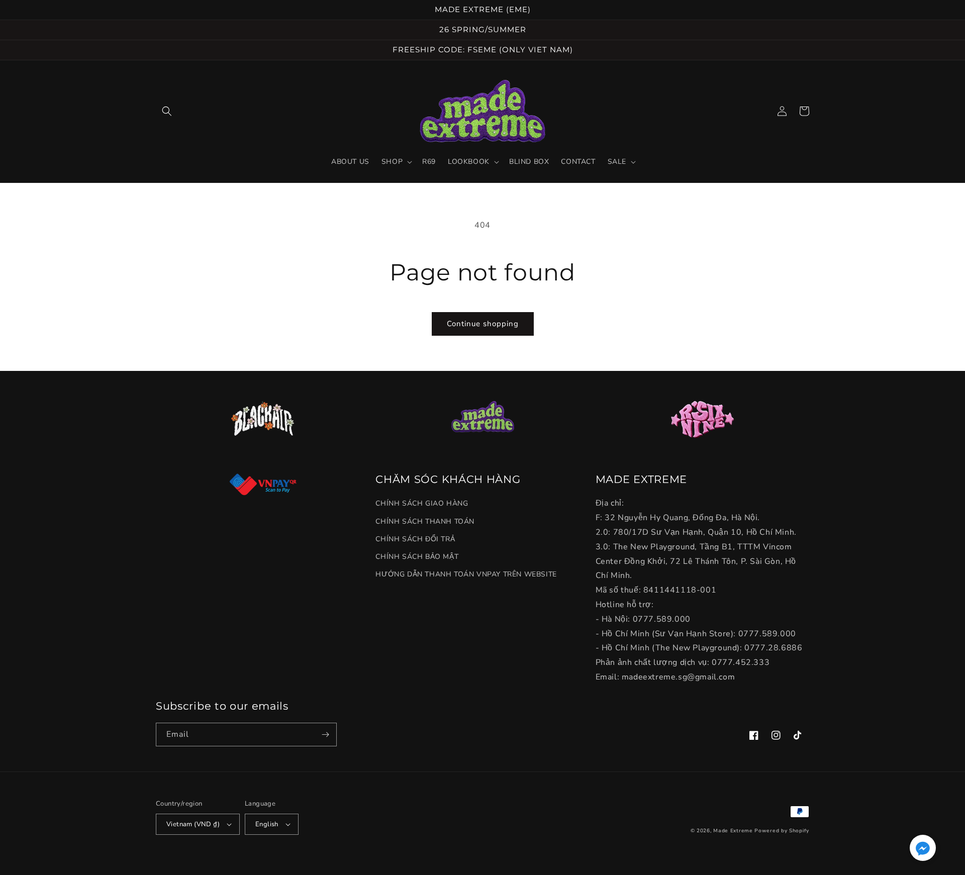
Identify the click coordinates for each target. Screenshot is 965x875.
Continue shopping (483, 324)
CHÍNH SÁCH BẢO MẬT (416, 556)
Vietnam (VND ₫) (193, 824)
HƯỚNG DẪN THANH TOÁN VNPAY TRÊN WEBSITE (465, 574)
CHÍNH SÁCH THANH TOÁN (424, 521)
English (266, 824)
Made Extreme (732, 830)
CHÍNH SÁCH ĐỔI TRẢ (415, 539)
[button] (167, 111)
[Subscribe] (325, 734)
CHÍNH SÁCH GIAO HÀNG (421, 503)
